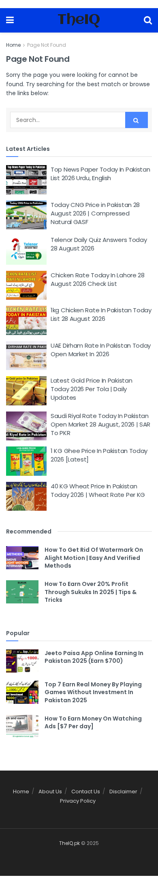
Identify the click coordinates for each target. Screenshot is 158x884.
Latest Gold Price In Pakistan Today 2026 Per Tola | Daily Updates (91, 389)
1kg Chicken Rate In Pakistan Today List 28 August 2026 (101, 314)
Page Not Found (46, 44)
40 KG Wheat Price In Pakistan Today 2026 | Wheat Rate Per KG (98, 490)
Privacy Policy (78, 801)
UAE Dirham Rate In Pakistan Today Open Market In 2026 (101, 349)
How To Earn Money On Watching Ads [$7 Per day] (93, 722)
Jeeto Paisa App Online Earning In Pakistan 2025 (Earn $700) (94, 657)
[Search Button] (136, 120)
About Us (50, 791)
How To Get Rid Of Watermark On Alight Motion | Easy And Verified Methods (94, 558)
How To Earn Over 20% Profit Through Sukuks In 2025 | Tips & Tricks (91, 592)
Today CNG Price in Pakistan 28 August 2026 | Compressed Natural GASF (95, 213)
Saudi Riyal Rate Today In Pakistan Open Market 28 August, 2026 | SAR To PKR (100, 424)
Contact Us (85, 791)
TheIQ (79, 20)
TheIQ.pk (69, 843)
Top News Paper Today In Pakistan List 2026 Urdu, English (100, 173)
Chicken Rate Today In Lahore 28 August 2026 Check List (98, 279)
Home (13, 44)
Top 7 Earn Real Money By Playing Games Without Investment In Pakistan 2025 (93, 692)
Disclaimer (123, 791)
